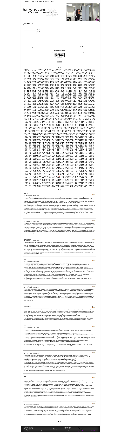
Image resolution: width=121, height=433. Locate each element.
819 (33, 111)
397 (28, 88)
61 (56, 70)
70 (72, 70)
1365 (76, 145)
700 (86, 103)
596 (35, 99)
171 (94, 75)
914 (61, 115)
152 (45, 75)
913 (58, 115)
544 (45, 96)
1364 (72, 145)
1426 (69, 149)
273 (68, 81)
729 (89, 105)
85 (28, 72)
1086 (72, 125)
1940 (41, 186)
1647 (36, 166)
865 (79, 112)
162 (71, 75)
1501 (39, 155)
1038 (53, 122)
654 (40, 102)
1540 (29, 158)
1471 (79, 152)
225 (89, 78)
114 (91, 72)
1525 (49, 157)
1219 (79, 134)
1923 (46, 185)
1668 (36, 167)
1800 (56, 176)
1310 (33, 142)
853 (48, 112)
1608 (46, 163)
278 (81, 81)
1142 (41, 130)
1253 (53, 137)
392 (86, 87)
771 (53, 108)
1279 (69, 139)
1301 (72, 140)
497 (68, 93)
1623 (26, 164)
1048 (85, 122)
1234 (59, 136)
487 (43, 93)
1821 (56, 177)
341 (28, 85)
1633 (59, 164)
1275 (56, 139)
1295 (53, 140)
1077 (43, 125)
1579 (89, 160)
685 (48, 103)
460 (45, 91)
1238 (72, 136)
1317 (56, 142)
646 (91, 100)
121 (38, 73)
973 (68, 118)
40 (89, 69)
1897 (30, 183)
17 (47, 69)
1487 (62, 154)
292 (46, 82)
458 (40, 91)
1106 (68, 127)
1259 (72, 137)
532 (86, 94)
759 (94, 106)
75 (81, 70)
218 (71, 78)
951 (84, 117)
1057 (46, 124)
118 (30, 73)
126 (50, 73)
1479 (36, 154)
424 (25, 90)
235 (43, 79)
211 (53, 78)
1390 (89, 146)
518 (51, 94)
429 (38, 90)
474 (81, 91)
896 (86, 114)
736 (35, 106)
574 (51, 97)
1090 (85, 125)
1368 (85, 145)
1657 (69, 166)
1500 (36, 155)
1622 (92, 163)
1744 (79, 172)
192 (76, 76)
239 (53, 79)
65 (63, 70)
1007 (89, 120)
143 (94, 73)
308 (86, 82)
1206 (36, 134)
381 (58, 87)
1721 (72, 170)
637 (68, 100)
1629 (46, 164)
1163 (38, 131)
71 (74, 70)
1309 (30, 142)
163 (74, 75)
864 (76, 112)
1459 (39, 152)
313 (28, 84)
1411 (89, 148)
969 (58, 118)
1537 (89, 157)
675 (94, 102)
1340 (62, 143)
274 (71, 81)
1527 (56, 157)
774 (61, 108)
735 (33, 106)
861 (68, 112)
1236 (66, 136)
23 (58, 69)
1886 (62, 182)
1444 (59, 151)
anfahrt (93, 427)
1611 (56, 163)
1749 (26, 173)
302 (71, 82)
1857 (36, 180)
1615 (69, 163)
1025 (79, 121)
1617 (76, 163)
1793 (33, 176)
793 (38, 109)
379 (53, 87)
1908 (66, 183)
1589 (53, 161)
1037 (49, 122)
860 (66, 112)
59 (52, 70)
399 (33, 88)
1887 (66, 182)
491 (53, 93)
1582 (29, 161)
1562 (33, 160)
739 (43, 106)
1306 (89, 140)
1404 (66, 148)
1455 (26, 152)
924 (86, 115)
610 (71, 99)
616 (86, 99)
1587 (46, 161)
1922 (43, 185)
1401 (56, 148)
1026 (82, 121)
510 (30, 94)
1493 (82, 154)
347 (43, 85)
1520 (33, 157)
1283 (82, 139)
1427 (72, 149)
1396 (39, 148)
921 (79, 115)
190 (71, 76)
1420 (49, 149)
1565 (43, 160)
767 (43, 108)
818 (30, 111)
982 (91, 118)
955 (94, 117)
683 (43, 103)
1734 (46, 172)
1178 (86, 131)
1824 (66, 177)
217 (68, 78)
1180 (93, 131)
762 (30, 108)
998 (61, 120)
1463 (53, 152)
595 (33, 99)
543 (43, 96)
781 (79, 108)
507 (94, 93)
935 (43, 117)
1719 (66, 170)
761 (28, 108)
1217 (72, 134)
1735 (49, 172)
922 (81, 115)
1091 (89, 125)
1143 (45, 130)
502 (81, 93)
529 (79, 94)
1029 (92, 121)
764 (35, 108)
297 (58, 82)
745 (58, 106)
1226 (33, 136)
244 (66, 79)
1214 (62, 134)
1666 (29, 167)
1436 (33, 151)
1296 (56, 140)
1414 (29, 149)
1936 (89, 185)
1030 (26, 122)
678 (30, 103)
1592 (62, 161)
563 (94, 96)
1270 (39, 139)
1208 (43, 134)
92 (41, 72)
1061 (59, 124)
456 (35, 91)
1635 (66, 164)
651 (33, 102)
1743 (76, 172)
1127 (64, 128)
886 (61, 114)
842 (91, 111)
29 (69, 69)
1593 (66, 161)
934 (40, 117)
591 (94, 97)
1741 (69, 172)
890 (71, 114)
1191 (57, 133)
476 (86, 91)
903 (33, 115)
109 (79, 72)
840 (86, 111)
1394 (33, 148)
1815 (36, 177)
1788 (85, 174)
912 (56, 115)
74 (79, 70)
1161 (32, 131)
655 (43, 102)
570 (40, 97)
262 (40, 81)
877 (38, 114)
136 (76, 73)
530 (81, 94)
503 (84, 93)
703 (94, 103)
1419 (46, 149)
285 (28, 82)
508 (25, 94)
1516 (89, 155)
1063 (66, 124)
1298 (62, 140)
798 (51, 109)
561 (89, 96)
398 (30, 88)
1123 (51, 128)
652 (35, 102)
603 (53, 99)
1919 (33, 185)
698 (81, 103)
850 (40, 112)
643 (84, 100)
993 (48, 120)
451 (94, 90)
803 (63, 109)
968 (56, 118)
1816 (39, 177)
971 (63, 118)
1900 (39, 183)
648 (25, 102)
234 (40, 79)
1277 (62, 139)
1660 (79, 166)
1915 (89, 183)
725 (79, 105)
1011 (33, 121)
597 (38, 99)
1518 (26, 157)
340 (25, 85)
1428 (76, 149)
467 (63, 91)
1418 (43, 149)
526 (71, 94)
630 (51, 100)
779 (74, 108)
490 (51, 93)
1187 (45, 133)
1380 (56, 146)
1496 (92, 154)
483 (33, 93)
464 (56, 91)
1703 (82, 169)
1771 (29, 174)
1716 (56, 170)
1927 (59, 185)
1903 (49, 183)
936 (45, 117)
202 (30, 78)
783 (84, 108)
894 (81, 114)
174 (30, 76)
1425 (66, 149)
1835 (33, 179)
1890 (76, 182)
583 (74, 97)
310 (91, 82)
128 (55, 73)
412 (66, 88)
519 (53, 94)
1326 (85, 142)
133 (68, 73)
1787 (82, 174)
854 (51, 112)
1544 (43, 158)
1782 (66, 174)
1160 (29, 131)
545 (48, 96)
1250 (43, 137)
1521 (36, 157)
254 (91, 79)
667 (74, 102)
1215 (66, 134)
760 (25, 108)
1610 (53, 163)
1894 (89, 182)
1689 (36, 169)
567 (33, 97)
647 (94, 100)
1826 (72, 177)
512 (35, 94)
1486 (59, 154)
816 (25, 111)
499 (74, 93)
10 (34, 69)
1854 (26, 180)
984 (26, 120)
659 (53, 102)
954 (91, 117)
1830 (85, 177)
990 (41, 120)
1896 (26, 183)
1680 (76, 167)
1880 (43, 182)
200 (25, 78)
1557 (85, 158)
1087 (76, 125)
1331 (33, 143)
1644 (26, 166)
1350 (26, 145)
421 (89, 88)
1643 (92, 164)
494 (61, 93)
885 (58, 114)
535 (94, 94)
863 (74, 112)
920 (76, 115)
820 (35, 111)
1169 (58, 131)
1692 (46, 169)
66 (65, 70)
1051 (26, 124)
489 (48, 93)
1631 (53, 164)
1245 (26, 137)
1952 (81, 186)
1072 (26, 125)
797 (48, 109)
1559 (92, 158)
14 (41, 69)
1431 (85, 149)
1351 (29, 145)
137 (78, 73)
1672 (49, 167)
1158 (93, 130)
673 (89, 102)
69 (70, 70)
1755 (46, 173)
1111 (84, 127)
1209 (46, 134)
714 (51, 105)
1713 (46, 170)
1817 (43, 177)
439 (63, 90)
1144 (48, 130)
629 (48, 100)
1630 (49, 164)
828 (56, 111)
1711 (39, 170)
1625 (33, 164)
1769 (92, 173)
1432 (89, 149)
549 (58, 96)
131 (63, 73)
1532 (72, 157)
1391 (92, 146)
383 (63, 87)
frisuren (41, 1)
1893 (85, 182)
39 (87, 69)
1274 (53, 139)
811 (84, 109)
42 (92, 69)
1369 (89, 145)
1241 (82, 136)
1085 (69, 125)
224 (86, 78)
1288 (29, 140)
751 (74, 106)
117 (28, 73)
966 (51, 118)
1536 (85, 157)
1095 (32, 127)
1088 (79, 125)
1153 (77, 130)
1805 (72, 176)
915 (63, 115)
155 (53, 75)
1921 (39, 185)
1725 (85, 170)
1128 (67, 128)
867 (84, 112)
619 (94, 99)
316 (35, 84)
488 (45, 93)
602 (51, 99)
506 (91, 93)
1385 (72, 146)
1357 (49, 145)
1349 (92, 143)
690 (61, 103)
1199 (83, 133)
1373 (33, 146)
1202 (93, 133)
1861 (49, 180)
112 (86, 72)
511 (33, 94)
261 (38, 81)
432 (45, 90)
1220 (82, 134)
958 (30, 118)
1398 (46, 148)
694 (71, 103)
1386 (76, 146)
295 (53, 82)
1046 (79, 122)
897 (89, 114)
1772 (33, 174)
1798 (49, 176)
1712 (43, 170)
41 (90, 69)
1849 (79, 179)
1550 (62, 158)
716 (56, 105)
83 (25, 72)
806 (71, 109)
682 (40, 103)
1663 (89, 166)
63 (59, 70)
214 (61, 78)
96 (48, 72)
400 (35, 88)
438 (61, 90)
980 (86, 118)
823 (43, 111)
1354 (39, 145)
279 (84, 81)
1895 (92, 182)
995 (54, 120)
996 (56, 120)
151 (43, 75)
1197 (77, 133)
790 (30, 109)
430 (40, 90)
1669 (39, 167)
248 (76, 79)
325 (58, 84)
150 (40, 75)
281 (89, 81)
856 (56, 112)
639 (74, 100)
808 (76, 109)
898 (91, 114)
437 (58, 90)
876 (35, 114)
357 (68, 85)
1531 (69, 157)
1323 (76, 142)
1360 (59, 145)
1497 (26, 155)
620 (25, 100)
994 (51, 120)
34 (78, 69)
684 (45, 103)
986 (31, 120)
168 (86, 75)
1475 (92, 152)
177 (38, 76)
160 (66, 75)
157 (58, 75)
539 (33, 96)
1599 (85, 161)
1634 (62, 164)
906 (40, 115)
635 (63, 100)
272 (66, 81)
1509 (66, 155)
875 (33, 114)
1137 (25, 130)
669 (79, 102)
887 (63, 114)
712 (45, 105)
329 (68, 84)
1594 (69, 161)
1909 (69, 183)
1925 (53, 185)
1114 (93, 127)
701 (89, 103)
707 (33, 105)
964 (45, 118)
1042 (66, 122)
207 (43, 78)
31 (72, 69)
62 (58, 70)
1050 (92, 122)
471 (74, 91)
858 (61, 112)
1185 (38, 133)
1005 (83, 120)
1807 (79, 176)
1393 (30, 148)
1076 (39, 125)
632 (56, 100)
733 (28, 106)
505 (89, 93)
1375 (39, 146)
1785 (76, 174)
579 (63, 97)
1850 (82, 179)
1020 (62, 121)
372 (35, 87)
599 (43, 99)
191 (74, 76)
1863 (56, 180)
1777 (49, 174)
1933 (79, 185)
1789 (89, 174)
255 (94, 79)
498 (71, 93)
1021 (66, 121)
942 (61, 117)
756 (86, 106)
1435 (29, 151)
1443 (56, 151)
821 (38, 111)
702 (91, 103)
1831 (89, 177)
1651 (49, 166)
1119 (38, 128)
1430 (82, 149)
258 (30, 81)
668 (76, 102)
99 (54, 72)
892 (76, 114)
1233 (56, 136)
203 (33, 78)
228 (25, 79)
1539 (26, 158)
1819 (49, 177)
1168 (54, 131)
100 (56, 72)
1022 (69, 121)
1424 (62, 149)
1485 (56, 154)
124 (45, 73)
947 (74, 117)
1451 (82, 151)
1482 (46, 154)
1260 (76, 137)
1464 (56, 152)
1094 (29, 127)
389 (79, 87)
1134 (86, 128)
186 (61, 76)
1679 (72, 167)
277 (79, 81)
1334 (43, 143)
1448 (72, 151)
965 (48, 118)
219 (74, 78)
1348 (89, 143)
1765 (79, 173)
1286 (92, 139)
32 (74, 69)
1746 (85, 172)
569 (38, 97)
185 (58, 76)
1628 (43, 164)
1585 (39, 161)
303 (74, 82)
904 (35, 115)
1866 (66, 180)
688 (56, 103)
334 (81, 84)
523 (63, 94)
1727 (92, 170)
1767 (85, 173)
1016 (49, 121)
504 (86, 93)
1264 (89, 137)
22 (56, 69)
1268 (33, 139)
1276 (59, 139)
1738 (59, 172)
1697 (62, 169)
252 (86, 79)
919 (74, 115)
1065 (72, 124)
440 (66, 90)
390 (81, 87)
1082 (59, 125)
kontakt (93, 429)
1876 (29, 182)
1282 (79, 139)
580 (66, 97)
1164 (41, 131)
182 (51, 76)
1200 (86, 133)
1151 (70, 130)
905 (38, 115)
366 (91, 85)
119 (33, 73)
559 (84, 96)
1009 (26, 121)
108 (76, 72)
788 (25, 109)
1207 (39, 134)
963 (43, 118)
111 (84, 72)
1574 (72, 160)
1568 (53, 160)
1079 (49, 125)
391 (84, 87)
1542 (36, 158)
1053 (33, 124)
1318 (59, 142)
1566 (46, 160)
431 (43, 90)
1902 (46, 183)
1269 (36, 139)
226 (91, 78)
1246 (29, 137)
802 (61, 109)
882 (51, 114)
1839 (46, 179)
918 (71, 115)
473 (79, 91)
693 (68, 103)
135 (73, 73)
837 (79, 111)
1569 (56, 160)
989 (38, 120)
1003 (76, 120)
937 (48, 117)
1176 (80, 131)
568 (35, 97)
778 (71, 108)
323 (53, 84)
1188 (48, 133)
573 (48, 97)
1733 (43, 172)
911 (53, 115)
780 (76, 108)
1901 (43, 183)
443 (74, 90)
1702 (79, 169)
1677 (66, 167)
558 (81, 96)
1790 (92, 174)
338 (91, 84)
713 (48, 105)
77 (85, 70)
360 (76, 85)
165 (79, 75)
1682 (82, 167)
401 (38, 88)
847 (33, 112)
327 (63, 84)
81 (92, 70)
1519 (29, 157)
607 (63, 99)
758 (91, 106)
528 (76, 94)
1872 (85, 180)
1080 (53, 125)
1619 (82, 163)
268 (56, 81)
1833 (26, 179)
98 (52, 72)
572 (45, 97)
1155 (83, 130)
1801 (59, 176)
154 (51, 75)
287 (33, 82)
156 (56, 75)
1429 (79, 149)
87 (32, 72)
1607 (43, 163)
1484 (53, 154)
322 (51, 84)
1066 (76, 124)
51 (38, 70)
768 (45, 108)
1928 (62, 185)
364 (86, 85)
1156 (86, 130)
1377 (46, 146)
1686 (26, 169)
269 (58, 81)
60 (54, 70)
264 (45, 81)
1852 (89, 179)
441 (68, 90)
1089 (82, 125)
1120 (41, 128)
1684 (89, 167)
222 (81, 78)
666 (71, 102)
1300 (69, 140)
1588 (49, 161)
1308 (26, 142)
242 (61, 79)
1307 (92, 140)
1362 (66, 145)
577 (58, 97)
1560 (26, 160)
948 (76, 117)
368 (25, 87)
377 (48, 87)
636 (66, 100)
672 (86, 102)
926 (91, 115)
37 (83, 69)
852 (45, 112)
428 (35, 90)
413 (68, 88)
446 (81, 90)
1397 (43, 148)
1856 (33, 180)
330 (71, 84)
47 (30, 70)
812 (86, 109)
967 (53, 118)
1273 (49, 139)
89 (36, 72)
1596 (76, 161)
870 (91, 112)
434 (51, 90)
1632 (56, 164)
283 (94, 81)
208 (46, 78)
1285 (89, 139)
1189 (51, 133)
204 (35, 78)
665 (68, 102)
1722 (76, 170)
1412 (92, 148)
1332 (36, 143)
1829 (82, 177)
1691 (43, 169)
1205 (33, 134)
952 (86, 117)
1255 (59, 137)
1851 (85, 179)
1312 (39, 142)
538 (30, 96)
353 (58, 85)
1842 (56, 179)
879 (43, 114)
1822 (59, 177)
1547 (53, 158)
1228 (39, 136)
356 (66, 85)
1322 (72, 142)
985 (28, 120)
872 (25, 114)
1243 (89, 136)
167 (84, 75)
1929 (66, 185)
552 (66, 96)
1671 (46, 167)
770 (51, 108)
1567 (49, 160)
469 (68, 91)
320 (45, 84)
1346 (82, 143)
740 (45, 106)
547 (53, 96)
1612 (59, 163)
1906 (59, 183)
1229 (43, 136)
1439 (43, 151)
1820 (53, 177)
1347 (85, 143)
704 (25, 105)
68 (68, 70)
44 (25, 70)
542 (40, 96)
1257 (66, 137)
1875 (26, 182)
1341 (66, 143)
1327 (89, 142)
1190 (54, 133)
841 (89, 111)
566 (30, 97)
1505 (53, 155)
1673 (53, 167)
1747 (89, 172)
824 (45, 111)
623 (33, 100)
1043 (69, 122)
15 (43, 69)
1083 (62, 125)
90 (37, 72)
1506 (56, 155)
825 (48, 111)
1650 (46, 166)
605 (58, 99)
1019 (59, 121)
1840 (49, 179)
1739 (62, 172)
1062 (62, 124)
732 (25, 106)
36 (81, 69)
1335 (46, 143)
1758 (56, 173)
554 (71, 96)
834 (71, 111)
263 (43, 81)
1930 (69, 185)
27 (65, 69)
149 (38, 75)
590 (91, 97)
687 (53, 103)
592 (25, 99)
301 (68, 82)
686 (51, 103)
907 (43, 115)
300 (66, 82)
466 (61, 91)
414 (71, 88)
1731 (36, 172)
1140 (35, 130)
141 (89, 73)
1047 (82, 122)
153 (48, 75)
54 (43, 70)
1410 (86, 148)
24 (60, 69)
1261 (79, 137)
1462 (49, 152)
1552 (69, 158)
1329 (26, 143)
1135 (89, 128)
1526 (53, 157)
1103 (58, 127)
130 (61, 73)
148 (35, 75)
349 (48, 85)
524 (66, 94)
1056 (43, 124)
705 (28, 105)
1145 (51, 130)
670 (81, 102)
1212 (56, 134)
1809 (86, 176)
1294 (49, 140)
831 (63, 111)
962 (40, 118)
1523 (43, 157)
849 (38, 112)
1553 (72, 158)
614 (81, 99)
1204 (30, 134)
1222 (89, 134)
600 (46, 99)
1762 (69, 173)
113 (89, 72)
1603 (30, 163)
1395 (36, 148)
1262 (82, 137)
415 (74, 88)
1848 (76, 179)
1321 (69, 142)
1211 (53, 134)
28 (67, 69)
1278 (66, 139)
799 (53, 109)
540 (35, 96)
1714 (49, 170)
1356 (46, 145)
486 (40, 93)
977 (79, 118)
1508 (62, 155)
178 (40, 76)
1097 (39, 127)
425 (28, 90)
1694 (53, 169)
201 (28, 78)
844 (25, 112)
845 (28, 112)
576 (56, 97)
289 (38, 82)
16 (45, 69)
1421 (53, 149)
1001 (70, 120)
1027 (85, 121)
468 (66, 91)
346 (40, 85)
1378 (49, 146)
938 (51, 117)
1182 (29, 133)
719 (63, 105)
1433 (92, 149)
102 (61, 72)
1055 (39, 124)
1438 (39, 151)
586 (81, 97)
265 (48, 81)
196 (86, 76)
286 (30, 82)
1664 (92, 166)
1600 (89, 161)
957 (28, 118)
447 (84, 90)
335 (84, 84)
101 (59, 72)
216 (66, 78)
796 (46, 109)
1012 (36, 121)
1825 (69, 177)
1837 (39, 179)
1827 (76, 177)
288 (35, 82)
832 (66, 111)
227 (94, 78)
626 (40, 100)
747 (63, 106)
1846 (69, 179)
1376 (43, 146)
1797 (46, 176)
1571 (62, 160)
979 (84, 118)
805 (68, 109)
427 (33, 90)
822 (40, 111)
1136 (93, 128)
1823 (62, 177)
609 (68, 99)
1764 (76, 173)
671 (84, 102)
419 (84, 88)
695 (74, 103)
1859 (43, 180)
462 (51, 91)
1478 (33, 154)
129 (58, 73)
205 (38, 78)
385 (68, 87)
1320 (66, 142)
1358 (53, 145)
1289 (33, 140)
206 (40, 78)
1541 (33, 158)
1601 (92, 161)
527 (74, 94)
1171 (64, 131)
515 (43, 94)
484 (35, 93)
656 (45, 102)
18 (49, 69)
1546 (49, 158)
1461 (46, 152)
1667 (33, 167)
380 (56, 87)
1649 (43, 166)
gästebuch (80, 431)
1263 (85, 137)
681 (38, 103)
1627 (39, 164)
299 (63, 82)
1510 (69, 155)
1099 (45, 127)
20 (52, 69)
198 (91, 76)
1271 (43, 139)
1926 (56, 185)
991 (43, 120)
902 (30, 115)
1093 (25, 127)
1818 (46, 177)
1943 (51, 186)
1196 (74, 133)
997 (59, 120)
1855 (29, 180)
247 (74, 79)
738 (40, 106)
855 (53, 112)
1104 (61, 127)
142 (91, 73)
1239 (76, 136)
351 (53, 85)
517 (48, 94)
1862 (53, 180)
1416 (36, 149)
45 (27, 70)
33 (76, 69)
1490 (72, 154)
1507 (59, 155)
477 (89, 91)
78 (86, 70)
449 (89, 90)
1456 (29, 152)
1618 (79, 163)
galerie (52, 1)
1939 (38, 186)
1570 (59, 160)
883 (53, 114)
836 (76, 111)
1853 (92, 179)
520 (56, 94)
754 (81, 106)
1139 (32, 130)
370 (30, 87)
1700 (72, 169)
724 (76, 105)
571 (43, 97)
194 (81, 76)
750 (71, 106)
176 (35, 76)
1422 (56, 149)
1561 (29, 160)
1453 (89, 151)
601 (48, 99)
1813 (29, 177)
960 (35, 118)
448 (86, 90)
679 (33, 103)
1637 (72, 164)
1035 (43, 122)
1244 (92, 136)
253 (89, 79)
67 (67, 70)
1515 (85, 155)
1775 (43, 174)
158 (61, 75)
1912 (79, 183)
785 (89, 108)
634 (61, 100)
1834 (29, 179)
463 (53, 91)
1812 (26, 177)
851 (43, 112)
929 (28, 117)
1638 (76, 164)
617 (89, 99)
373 (38, 87)
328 (66, 84)
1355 (43, 145)
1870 (79, 180)
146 (30, 75)
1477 (29, 154)
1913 (82, 183)
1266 (26, 139)
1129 (70, 128)
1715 (53, 170)
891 (74, 114)
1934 (82, 185)
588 (86, 97)
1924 (49, 185)
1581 (26, 161)
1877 (33, 182)
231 (33, 79)
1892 (82, 182)
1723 (79, 170)
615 (84, 99)
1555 (79, 158)
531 (84, 94)
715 (53, 105)
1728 (26, 172)
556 (76, 96)
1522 (39, 157)
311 (94, 82)
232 (35, 79)
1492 (79, 154)
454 (30, 91)
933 (38, 117)
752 (76, 106)
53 (41, 70)
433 (48, 90)
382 (61, 87)
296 (56, 82)
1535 (82, 157)
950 (81, 117)
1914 (85, 183)
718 (61, 105)
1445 (62, 151)
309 (89, 82)
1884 (56, 182)
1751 (33, 173)
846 (30, 112)
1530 (66, 157)
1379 (53, 146)
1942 (48, 186)
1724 (82, 170)
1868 (72, 180)
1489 (69, 154)
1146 (54, 130)
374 (40, 87)
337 (89, 84)
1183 (32, 133)
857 (58, 112)
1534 (79, 157)
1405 (69, 148)
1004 (80, 120)
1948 (67, 186)
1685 (92, 167)
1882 (49, 182)
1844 (62, 179)
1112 (87, 127)
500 (76, 93)
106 (71, 72)
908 (46, 115)
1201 (90, 133)
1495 (89, 154)
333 (79, 84)
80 (90, 70)
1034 (39, 122)
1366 (79, 145)
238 (51, 79)
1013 (39, 121)
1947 (64, 186)
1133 (83, 128)
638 (71, 100)
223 (84, 78)
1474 (89, 152)
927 (94, 115)
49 (34, 70)
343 (33, 85)
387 (74, 87)
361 (79, 85)
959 (33, 118)
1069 (85, 124)
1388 (82, 146)
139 (84, 73)
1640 (82, 164)
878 (40, 114)
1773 (36, 174)
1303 (79, 140)
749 (68, 106)
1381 (59, 146)
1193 (64, 133)
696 (76, 103)
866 (81, 112)
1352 (33, 145)
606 (61, 99)
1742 (72, 172)
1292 (43, 140)
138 (81, 73)
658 (51, 102)
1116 (29, 128)
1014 (43, 121)
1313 (43, 142)
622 (30, 100)
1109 (77, 127)
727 (84, 105)
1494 (85, 154)
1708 (30, 170)
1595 (72, 161)
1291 (39, 140)
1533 (76, 157)
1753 (39, 173)
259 (33, 81)
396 (25, 88)
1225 (29, 136)
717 (58, 105)
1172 (67, 131)
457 (38, 91)
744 (56, 106)
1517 (92, 155)
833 (68, 111)
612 (76, 99)
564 (25, 97)
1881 (46, 182)
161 (68, 75)
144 (25, 75)
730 (91, 105)
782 (81, 108)
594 (30, 99)
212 (56, 78)
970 (61, 118)
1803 (66, 176)
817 (28, 111)
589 (89, 97)
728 (86, 105)
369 (28, 87)
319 (43, 84)
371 (33, 87)
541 (38, 96)
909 (48, 115)
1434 (26, 151)
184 (56, 76)
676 (25, 103)
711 (43, 105)
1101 (52, 127)
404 (46, 88)
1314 (46, 142)
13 (40, 69)
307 (84, 82)
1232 (53, 136)
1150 (67, 130)
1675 (59, 167)
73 (77, 70)
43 (94, 69)
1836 (36, 179)
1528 (59, 157)
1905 (56, 183)
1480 (39, 154)
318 (40, 84)
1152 (74, 130)
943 (63, 117)
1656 (66, 166)
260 (35, 81)
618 (91, 99)
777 (68, 108)
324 (56, 84)
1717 (59, 170)
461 (48, 91)
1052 (29, 124)
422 (91, 88)
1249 (39, 137)
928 (25, 117)
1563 (36, 160)
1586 (43, 161)
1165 (45, 131)
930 (30, 117)
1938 (34, 186)
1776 (46, 174)
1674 (56, 167)
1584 (36, 161)
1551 (66, 158)
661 (58, 102)
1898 (33, 183)
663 (63, 102)
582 (71, 97)
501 (79, 93)
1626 (36, 164)
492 (56, 93)
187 (63, 76)
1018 (56, 121)
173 (28, 76)
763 (33, 108)
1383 (66, 146)
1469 (72, 152)
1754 (43, 173)
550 (61, 96)
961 (38, 118)
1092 (92, 125)
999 (64, 120)
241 (58, 79)
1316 (53, 142)
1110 (81, 127)
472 (76, 91)
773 (58, 108)
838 (81, 111)
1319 (62, 142)
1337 (53, 143)
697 (79, 103)
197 (89, 76)
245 (68, 79)
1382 (62, 146)
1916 (92, 183)
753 (79, 106)
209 (48, 78)
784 (86, 108)
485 (38, 93)
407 (53, 88)
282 (91, 81)
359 (74, 85)
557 (79, 96)
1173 (70, 131)
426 (30, 90)
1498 (30, 155)
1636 (69, 164)
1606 (39, 163)
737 (38, 106)
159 (63, 75)
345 (38, 85)
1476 (26, 154)
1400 (53, 148)
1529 (62, 157)
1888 (69, 182)
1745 (82, 172)
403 (43, 88)
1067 (79, 124)
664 (66, 102)
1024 (76, 121)
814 (91, 109)
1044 (72, 122)
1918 (29, 185)
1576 (79, 160)
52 (39, 70)
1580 (92, 160)
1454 (92, 151)
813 (89, 109)
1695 (56, 169)
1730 (33, 172)
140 (86, 73)
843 (94, 111)
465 (58, 91)
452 (25, 91)
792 (35, 109)
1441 (49, 151)
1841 (53, 179)
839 (84, 111)
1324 (79, 142)
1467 (66, 152)
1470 (76, 152)
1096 (35, 127)
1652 (53, 166)
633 (58, 100)
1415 (33, 149)
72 (76, 70)
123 (43, 73)
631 (53, 100)
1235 (62, 136)
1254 (56, 137)
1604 (33, 163)
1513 (79, 155)
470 (71, 91)
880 (45, 114)
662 (61, 102)
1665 (26, 167)
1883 (53, 182)
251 (84, 79)
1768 (89, 173)
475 (84, 91)
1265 (92, 137)
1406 (72, 148)
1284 (85, 139)
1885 (59, 182)
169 (89, 75)
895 (84, 114)
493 (58, 93)
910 (51, 115)
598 (40, 99)
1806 (76, 176)
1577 (82, 160)
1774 (39, 174)
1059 (53, 124)
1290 (36, 140)
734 (30, 106)
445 (79, 90)
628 (45, 100)
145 (28, 75)
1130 (73, 128)
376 (45, 87)
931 (33, 117)
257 (28, 81)
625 (38, 100)
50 (36, 70)
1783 (69, 174)
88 (34, 72)
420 (86, 88)
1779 (56, 174)
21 (54, 69)
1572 (66, 160)
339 (94, 84)
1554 (76, 158)
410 (61, 88)
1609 (49, 163)
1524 (46, 157)
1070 (89, 124)
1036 (46, 122)
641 (79, 100)
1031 (29, 122)
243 (63, 79)
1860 (46, 180)
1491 (76, 154)
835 (74, 111)
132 (66, 73)
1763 (72, 173)
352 (56, 85)
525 (68, 94)
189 (68, 76)
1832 (92, 177)
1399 (49, 148)
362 (81, 85)
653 (38, 102)
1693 (49, 169)
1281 (76, 139)
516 (45, 94)
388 (76, 87)
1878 (36, 182)
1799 (53, 176)
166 (81, 75)
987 (33, 120)
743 (53, 106)
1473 (85, 152)
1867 (69, 180)
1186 (41, 133)
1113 (90, 127)
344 (35, 85)
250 (81, 79)
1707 (26, 170)
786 (91, 108)
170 (91, 75)
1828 (79, 177)
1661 (82, 166)
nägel (47, 1)
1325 (82, 142)
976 (76, 118)
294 (51, 82)
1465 (59, 152)
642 (81, 100)
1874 (92, 180)
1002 (73, 120)
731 (94, 105)
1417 (39, 149)
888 (66, 114)
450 (91, 90)
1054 (36, 124)
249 (79, 79)
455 (33, 91)
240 (56, 79)
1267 (29, 139)
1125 (57, 128)
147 (33, 75)
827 (53, 111)
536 (25, 96)
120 (35, 73)
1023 (72, 121)
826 (51, 111)
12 (38, 69)
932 (35, 117)
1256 (62, 137)
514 (40, 94)
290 (40, 82)
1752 (36, 173)
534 (91, 94)
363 (84, 85)
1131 (77, 128)
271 (63, 81)
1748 (92, 172)
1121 (45, 128)
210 (51, 78)
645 (89, 100)
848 (35, 112)
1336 (49, 143)
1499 (33, 155)
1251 (46, 137)
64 (61, 70)
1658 (72, 166)
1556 (82, 158)
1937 (92, 185)
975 (74, 118)
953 (89, 117)
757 (89, 106)
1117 (32, 128)
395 (94, 87)
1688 (33, 169)
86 (30, 72)
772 (56, 108)
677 (28, 103)
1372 (29, 146)
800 (56, 109)
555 (74, 96)
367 (94, 85)
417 (79, 88)
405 (48, 88)
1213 (59, 134)
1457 (33, 152)
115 (94, 72)
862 (71, 112)
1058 (49, 124)
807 (74, 109)
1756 (49, 173)
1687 (29, 169)
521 (58, 94)
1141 (38, 130)
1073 (29, 125)
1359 (56, 145)
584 (76, 97)
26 (63, 69)
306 (81, 82)
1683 (85, 167)
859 (63, 112)
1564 (39, 160)
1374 (36, 146)
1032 (33, 122)
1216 (69, 134)
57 (48, 70)
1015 (46, 121)
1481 (43, 154)
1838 (43, 179)
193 (79, 76)
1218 (76, 134)
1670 (43, 167)
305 (79, 82)
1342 (69, 143)
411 (63, 88)
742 (51, 106)
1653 (56, 166)
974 (71, 118)
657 (48, 102)
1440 (46, 151)
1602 (26, 163)
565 (28, 97)
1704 (85, 169)
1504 (49, 155)
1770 (26, 174)
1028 (89, 121)
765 (38, 108)
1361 (62, 145)
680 (35, 103)
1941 (44, 186)
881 (48, 114)
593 (28, 99)
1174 (74, 131)
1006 (86, 120)
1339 (59, 143)
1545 (46, 158)
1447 (69, 151)
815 (94, 109)
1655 (62, 166)
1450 (79, 151)
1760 (62, 173)
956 (25, 118)
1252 (49, 137)
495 (63, 93)
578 (61, 97)
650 (30, 102)
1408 (79, 148)
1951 (77, 186)
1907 (62, 183)
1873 (89, 180)
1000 (66, 120)
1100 (48, 127)
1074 (33, 125)
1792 (30, 176)
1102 (55, 127)
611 (74, 99)
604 (56, 99)
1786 (79, 174)
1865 (62, 180)
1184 (35, 133)
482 (30, 93)
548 (56, 96)
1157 (90, 130)
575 (53, 97)
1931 (72, 185)
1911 (76, 183)
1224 (26, 136)
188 (66, 76)
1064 (69, 124)
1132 (80, 128)
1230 (46, 136)
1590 (56, 161)
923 (84, 115)
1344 (76, 143)
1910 (72, 183)
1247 (33, 137)
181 (48, 76)
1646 (33, 166)
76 (83, 70)
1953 (84, 186)
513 (38, 94)
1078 (46, 125)
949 (79, 117)
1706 (92, 169)
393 (89, 87)
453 (28, 91)
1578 (85, 160)
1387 (79, 146)
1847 (72, 179)
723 (74, 105)
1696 (59, 169)
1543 (39, 158)
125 (48, 73)
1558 (89, 158)
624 (35, 100)
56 (47, 70)
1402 (59, 148)
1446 (66, 151)
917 (68, 115)
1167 (51, 131)
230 (30, 79)
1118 (35, 128)
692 (66, 103)
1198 (80, 133)
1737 (56, 172)
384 (66, 87)
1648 (39, 166)
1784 (72, 174)
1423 (59, 149)
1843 (59, 179)
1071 (92, 124)
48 (32, 70)
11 (36, 69)
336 (86, 84)
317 (38, 84)
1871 (82, 180)
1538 (92, 157)
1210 (49, 134)
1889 (72, 182)
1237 (69, 136)
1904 (53, 183)
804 (66, 109)
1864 (59, 180)
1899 (36, 183)
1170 (61, 131)
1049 (89, 122)
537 (28, 96)
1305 (85, 140)
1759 (59, 173)
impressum (93, 430)
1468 (69, 152)
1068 (82, 124)
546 (51, 96)
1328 (92, 142)
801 (58, 109)
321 (48, 84)
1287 (26, 140)
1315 (49, 142)
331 (74, 84)
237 (48, 79)
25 (61, 69)
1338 (56, 143)
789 (28, 109)
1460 (43, 152)
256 (25, 81)
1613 (62, 163)
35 (80, 69)
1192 (61, 133)
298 (61, 82)
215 (63, 78)
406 (51, 88)
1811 (92, 176)
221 (79, 78)
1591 (59, 161)
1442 (53, 151)
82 (94, 70)
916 (66, 115)
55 (45, 70)
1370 (92, 145)
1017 (53, 121)
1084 (66, 125)
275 (74, 81)
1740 (66, 172)
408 (56, 88)
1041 (62, 122)
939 (53, 117)
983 (94, 118)
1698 (66, 169)
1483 (49, 154)
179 (43, 76)
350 (51, 85)
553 (68, 96)
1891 (79, 182)
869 (89, 112)
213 (58, 78)
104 (66, 72)
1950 (74, 186)
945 (68, 117)
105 (69, 72)
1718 (62, 170)
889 (68, 114)
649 (28, 102)
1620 (85, 163)
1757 (53, 173)
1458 (36, 152)
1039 (56, 122)
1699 (69, 169)
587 (84, 97)
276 (76, 81)
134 (71, 73)
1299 (66, 140)
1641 (85, 164)
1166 (48, 131)
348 (45, 85)
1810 (89, 176)
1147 (58, 130)
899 (94, 114)
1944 (54, 186)
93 (43, 72)
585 (79, 97)
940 (56, 117)
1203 (26, 134)
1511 (72, 155)
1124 (54, 128)
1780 (59, 174)
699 (84, 103)
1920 (36, 185)
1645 (29, 166)
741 (48, 106)
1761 (66, 173)
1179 (90, 131)
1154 (80, 130)
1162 (35, 131)
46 (29, 70)
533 (89, 94)
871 (94, 112)
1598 (82, 161)
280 (86, 81)
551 (63, 96)
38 (85, 69)
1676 (62, 167)
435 (53, 90)
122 (40, 73)
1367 (82, 145)
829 (58, 111)
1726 (89, 170)
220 (76, 78)
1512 (76, 155)
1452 (85, 151)
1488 (66, 154)
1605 (36, 163)
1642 (89, 164)
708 (35, 105)
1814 (33, 177)
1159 (25, 131)
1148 (61, 130)
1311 (36, 142)
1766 (82, 173)
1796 (43, 176)
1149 (64, 130)
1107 (71, 127)
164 (76, 75)
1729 (29, 172)
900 (25, 115)
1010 (30, 121)
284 (25, 82)
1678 (69, 167)
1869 (76, 180)
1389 (85, 146)
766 (40, 108)
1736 (53, 172)
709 (38, 105)
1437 (36, 151)
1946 (61, 186)
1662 (85, 166)
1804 (69, 176)
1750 (29, 173)
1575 (76, 160)
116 (25, 73)
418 (81, 88)
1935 (85, 185)
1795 (39, 176)
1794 (36, 176)
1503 (46, 155)
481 (28, 93)
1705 (89, 169)
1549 (59, 158)
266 (51, 81)
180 (45, 76)
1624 (29, 164)
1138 (29, 130)
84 (27, 72)
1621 (89, 163)
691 (63, 103)
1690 (39, 169)
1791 (26, 176)
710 (40, 105)
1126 (61, 128)
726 (81, 105)
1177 (83, 131)
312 (25, 84)
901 (28, 115)
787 (94, 108)
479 (94, 91)
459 (43, 91)
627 (43, 100)
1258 (69, 137)
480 (25, 93)
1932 (76, 185)
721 (68, 105)
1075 (36, 125)
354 (61, 85)
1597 (79, 161)
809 (79, 109)
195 (84, 76)
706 (30, 105)
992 (46, 120)
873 (28, 114)
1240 (79, 136)
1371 (26, 146)
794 (40, 109)
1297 (59, 140)
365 (89, 85)
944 (66, 117)
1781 (62, 174)
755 (84, 106)
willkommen (26, 1)
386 (71, 87)
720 (66, 105)
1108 (74, 127)
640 (76, 100)
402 (40, 88)
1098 (42, 127)
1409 (82, 148)
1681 (79, 167)
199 (94, 76)
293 (48, 82)
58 (50, 70)
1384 (69, 146)
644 (86, 100)
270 (61, 81)
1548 (56, 158)
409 (58, 88)
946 (71, 117)
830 (61, 111)
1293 (46, 140)
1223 (92, 134)
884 (56, 114)
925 (89, 115)
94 (45, 72)
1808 (82, 176)
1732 (39, 172)
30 (70, 69)
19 (51, 69)
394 (91, 87)
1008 (93, 120)
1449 (76, 151)
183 (53, 76)
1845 (66, 179)
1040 (59, 122)
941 (58, 117)
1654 (59, 166)
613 (79, 99)
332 (76, 84)
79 (88, 70)
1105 (65, 127)
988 (36, 120)
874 (30, 114)
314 (30, 84)
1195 (70, 133)
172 (25, 76)
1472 (82, 152)
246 (71, 79)
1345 (79, 143)
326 (61, 84)
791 (33, 109)
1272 (46, 139)
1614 (66, 163)
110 (82, 72)
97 (50, 72)
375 (43, 87)
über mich (35, 1)
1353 (36, 145)
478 (91, 91)
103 (64, 72)
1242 (85, 136)
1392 (26, 148)
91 (39, 72)
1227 (36, 136)
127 (53, 73)
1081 (56, 125)
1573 (69, 160)
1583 (33, 161)
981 (89, 118)
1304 (82, 140)
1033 (36, 122)
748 (66, 106)
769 (48, 108)
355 (63, 85)
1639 (79, 164)
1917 (26, 185)
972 (66, 118)
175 (33, 76)
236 (45, 79)
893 (79, 114)
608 (66, 99)
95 (46, 72)
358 (71, 85)
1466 (62, 152)
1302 (76, 140)
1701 (76, 169)
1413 (26, 149)
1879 (39, 182)
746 (61, 106)
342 (30, 85)
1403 (62, 148)
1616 (72, 163)
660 (56, 102)
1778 (53, 174)
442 (71, 90)
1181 (25, 133)
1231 (49, 136)
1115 (26, 128)
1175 (77, 131)
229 (28, 79)
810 (81, 109)
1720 (69, 170)
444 (76, 90)
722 (71, 105)
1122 (48, 128)
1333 (39, 143)
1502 (43, 155)
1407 (76, 148)
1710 (36, 170)
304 (76, 82)
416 (76, 88)
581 (68, 97)
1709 (33, 170)
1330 (29, 143)
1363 (69, 145)
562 (91, 96)
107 (74, 72)
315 (33, 84)
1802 (62, 176)
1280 (72, 139)
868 (86, 112)
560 (86, 96)
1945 (57, 186)
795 (43, 109)
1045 (76, 122)
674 (91, 102)
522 (61, 94)
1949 (71, 186)
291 (43, 82)
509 (28, 94)
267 (53, 81)
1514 (82, 155)
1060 (56, 124)
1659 (76, 166)
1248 (36, 137)
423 (94, 88)
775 (63, 108)
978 (81, 118)
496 (66, 93)
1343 (72, 143)
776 (66, 108)
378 (51, 87)
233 (38, 79)
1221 (85, 134)
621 (28, 100)
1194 (67, 133)
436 (56, 90)
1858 (39, 180)
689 (58, 103)
